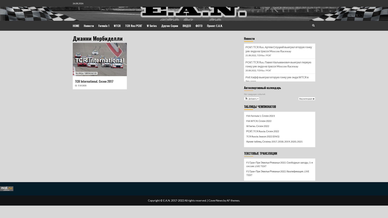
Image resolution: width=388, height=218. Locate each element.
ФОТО (199, 26)
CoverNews (216, 200)
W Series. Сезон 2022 (257, 126)
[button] (251, 98)
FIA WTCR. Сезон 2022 (258, 120)
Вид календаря (306, 98)
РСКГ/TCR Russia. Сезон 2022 (262, 131)
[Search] (313, 25)
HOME (76, 26)
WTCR (117, 26)
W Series (152, 26)
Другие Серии (169, 26)
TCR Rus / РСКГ (264, 55)
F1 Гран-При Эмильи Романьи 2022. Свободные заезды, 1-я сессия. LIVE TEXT (279, 164)
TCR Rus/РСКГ (133, 26)
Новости (89, 26)
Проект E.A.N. (215, 26)
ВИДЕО (187, 26)
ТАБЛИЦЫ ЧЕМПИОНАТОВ (86, 73)
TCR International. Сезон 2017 (94, 81)
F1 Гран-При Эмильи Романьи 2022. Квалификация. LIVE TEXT (277, 173)
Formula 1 (103, 26)
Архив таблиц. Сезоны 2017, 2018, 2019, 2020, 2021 (274, 141)
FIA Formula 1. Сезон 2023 (260, 115)
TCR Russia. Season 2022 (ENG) (262, 136)
